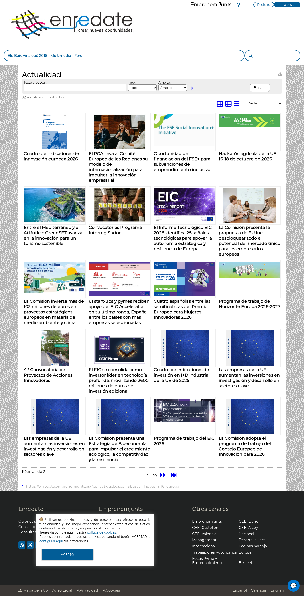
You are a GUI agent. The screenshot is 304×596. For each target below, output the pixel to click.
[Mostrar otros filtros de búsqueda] (192, 88)
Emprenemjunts (121, 509)
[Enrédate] (72, 23)
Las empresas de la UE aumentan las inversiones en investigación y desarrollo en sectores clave (249, 377)
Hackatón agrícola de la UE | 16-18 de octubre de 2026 (249, 156)
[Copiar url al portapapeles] (23, 486)
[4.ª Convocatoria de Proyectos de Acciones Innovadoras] (55, 364)
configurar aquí (51, 541)
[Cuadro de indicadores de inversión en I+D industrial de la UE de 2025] (184, 364)
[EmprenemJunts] (211, 5)
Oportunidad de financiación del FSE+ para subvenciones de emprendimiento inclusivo (182, 161)
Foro (78, 56)
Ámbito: (164, 82)
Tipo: (132, 82)
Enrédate (30, 509)
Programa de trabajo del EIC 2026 (184, 440)
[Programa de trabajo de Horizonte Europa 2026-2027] (249, 276)
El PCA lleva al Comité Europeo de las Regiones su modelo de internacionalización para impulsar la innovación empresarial (118, 167)
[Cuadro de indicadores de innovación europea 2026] (54, 148)
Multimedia (61, 56)
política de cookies (101, 532)
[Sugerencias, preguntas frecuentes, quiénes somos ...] (238, 5)
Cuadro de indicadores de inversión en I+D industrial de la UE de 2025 (181, 375)
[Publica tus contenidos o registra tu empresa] (246, 5)
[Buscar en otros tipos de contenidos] (280, 73)
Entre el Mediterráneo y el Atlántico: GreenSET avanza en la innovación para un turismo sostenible (53, 235)
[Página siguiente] (162, 475)
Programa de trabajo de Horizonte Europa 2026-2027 (249, 303)
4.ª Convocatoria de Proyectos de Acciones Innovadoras (48, 375)
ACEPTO (67, 554)
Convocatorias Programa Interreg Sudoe (115, 230)
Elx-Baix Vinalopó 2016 (27, 56)
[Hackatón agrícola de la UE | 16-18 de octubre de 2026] (249, 126)
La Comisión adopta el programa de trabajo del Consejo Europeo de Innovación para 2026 (245, 446)
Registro (263, 4)
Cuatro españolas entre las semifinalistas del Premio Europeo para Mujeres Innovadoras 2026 (182, 309)
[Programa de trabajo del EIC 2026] (184, 421)
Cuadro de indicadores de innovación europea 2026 (51, 156)
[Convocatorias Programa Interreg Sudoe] (119, 222)
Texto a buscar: (35, 82)
